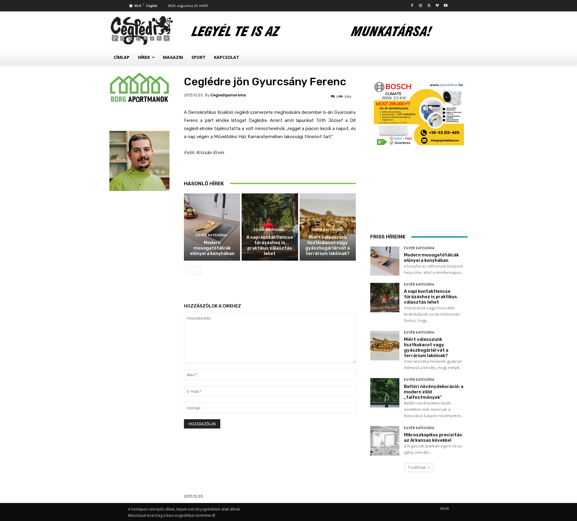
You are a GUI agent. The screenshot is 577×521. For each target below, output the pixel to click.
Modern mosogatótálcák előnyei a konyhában (212, 248)
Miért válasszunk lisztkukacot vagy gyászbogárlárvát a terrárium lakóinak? (327, 245)
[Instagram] (420, 5)
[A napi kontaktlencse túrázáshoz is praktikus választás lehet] (384, 297)
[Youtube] (445, 5)
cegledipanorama (228, 95)
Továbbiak (417, 467)
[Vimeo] (437, 5)
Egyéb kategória (211, 235)
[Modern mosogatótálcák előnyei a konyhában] (212, 227)
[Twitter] (429, 5)
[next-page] (197, 270)
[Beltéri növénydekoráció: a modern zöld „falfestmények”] (384, 392)
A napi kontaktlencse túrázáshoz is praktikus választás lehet (269, 245)
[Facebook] (412, 5)
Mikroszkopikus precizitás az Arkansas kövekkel (433, 437)
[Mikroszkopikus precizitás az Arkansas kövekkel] (384, 440)
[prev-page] (187, 270)
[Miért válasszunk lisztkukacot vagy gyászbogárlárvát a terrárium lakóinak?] (384, 345)
